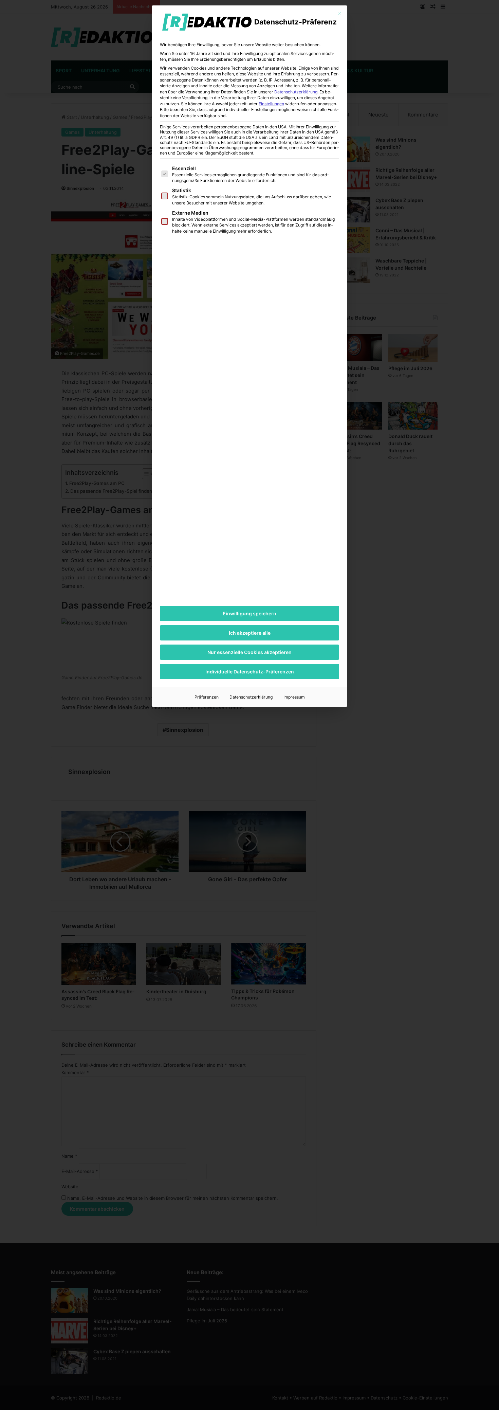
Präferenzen (207, 697)
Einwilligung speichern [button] (249, 613)
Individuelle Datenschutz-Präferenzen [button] (249, 671)
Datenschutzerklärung (295, 91)
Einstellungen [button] (271, 103)
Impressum (294, 697)
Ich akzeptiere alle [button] (250, 633)
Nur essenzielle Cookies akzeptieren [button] (249, 652)
